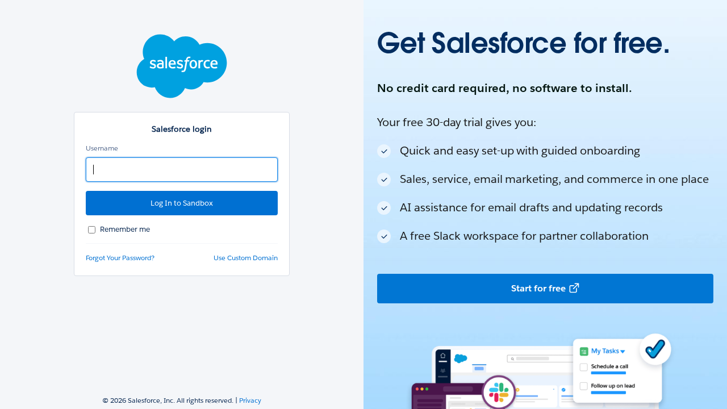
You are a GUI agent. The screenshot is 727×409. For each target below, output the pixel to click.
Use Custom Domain (246, 257)
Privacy (250, 400)
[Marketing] (545, 204)
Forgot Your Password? (120, 257)
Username (102, 148)
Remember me (125, 229)
